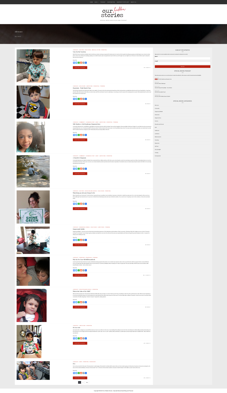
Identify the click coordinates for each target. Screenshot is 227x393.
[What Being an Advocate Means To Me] (43, 207)
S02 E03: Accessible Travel (160, 92)
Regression (89, 257)
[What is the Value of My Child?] (43, 305)
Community (82, 122)
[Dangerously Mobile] (43, 240)
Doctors (82, 49)
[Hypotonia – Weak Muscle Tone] (43, 102)
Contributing (111, 2)
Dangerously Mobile (85, 227)
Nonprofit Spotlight (123, 2)
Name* (156, 56)
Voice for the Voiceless (79, 52)
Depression (157, 114)
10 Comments (147, 275)
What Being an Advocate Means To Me (84, 193)
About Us (133, 2)
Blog (96, 2)
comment (148, 103)
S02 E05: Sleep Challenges (160, 83)
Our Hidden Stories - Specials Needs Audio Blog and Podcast (118, 390)
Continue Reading (80, 67)
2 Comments (148, 67)
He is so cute (76, 327)
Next (87, 382)
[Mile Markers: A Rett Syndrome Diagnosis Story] (43, 137)
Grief (97, 122)
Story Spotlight (158, 149)
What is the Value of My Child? (81, 291)
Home (91, 2)
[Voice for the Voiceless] (43, 65)
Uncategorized (158, 155)
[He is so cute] (43, 341)
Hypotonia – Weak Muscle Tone (82, 88)
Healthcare (88, 49)
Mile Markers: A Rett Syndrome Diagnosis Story (86, 124)
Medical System (96, 49)
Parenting (104, 49)
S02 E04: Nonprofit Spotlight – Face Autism (163, 87)
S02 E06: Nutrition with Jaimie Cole (165, 79)
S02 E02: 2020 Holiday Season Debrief (162, 96)
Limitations (90, 86)
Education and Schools (86, 289)
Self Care (156, 146)
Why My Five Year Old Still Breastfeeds (84, 259)
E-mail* (156, 61)
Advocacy (75, 49)
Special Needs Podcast (182, 71)
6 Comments (148, 343)
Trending (102, 86)
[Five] (43, 370)
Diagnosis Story (90, 122)
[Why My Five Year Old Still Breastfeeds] (43, 271)
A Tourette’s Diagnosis (79, 158)
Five (74, 364)
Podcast (102, 2)
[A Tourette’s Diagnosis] (43, 171)
